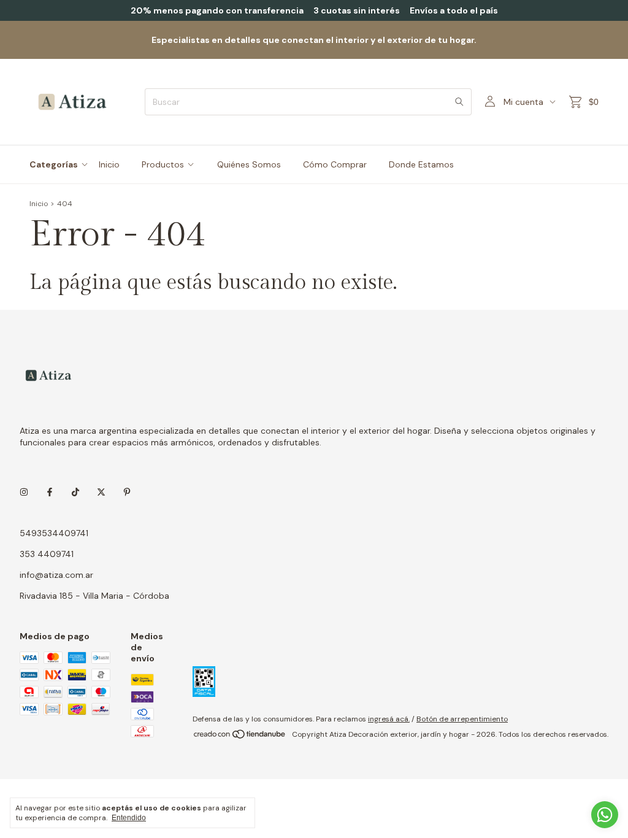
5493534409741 (54, 533)
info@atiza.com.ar (56, 574)
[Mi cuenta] (490, 102)
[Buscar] (459, 101)
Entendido (129, 817)
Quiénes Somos (249, 164)
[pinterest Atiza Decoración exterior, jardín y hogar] (127, 492)
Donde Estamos (421, 164)
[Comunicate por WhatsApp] (604, 814)
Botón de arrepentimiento (462, 719)
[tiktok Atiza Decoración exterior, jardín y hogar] (75, 492)
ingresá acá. (389, 719)
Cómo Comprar (335, 164)
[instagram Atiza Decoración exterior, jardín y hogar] (24, 492)
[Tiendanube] (240, 737)
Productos (163, 164)
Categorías (53, 164)
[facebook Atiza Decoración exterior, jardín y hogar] (49, 492)
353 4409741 (47, 553)
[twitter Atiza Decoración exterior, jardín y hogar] (101, 492)
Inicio (109, 164)
